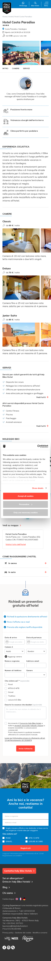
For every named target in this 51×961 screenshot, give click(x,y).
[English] (17, 899)
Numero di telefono (13, 670)
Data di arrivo (11, 637)
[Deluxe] (21, 288)
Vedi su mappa (10, 525)
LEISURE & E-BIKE (36, 841)
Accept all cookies (25, 496)
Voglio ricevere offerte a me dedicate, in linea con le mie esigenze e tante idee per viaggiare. (27, 829)
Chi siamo (7, 892)
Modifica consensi (40, 932)
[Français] (20, 899)
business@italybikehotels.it (15, 926)
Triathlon (11, 696)
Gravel (10, 692)
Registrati (26, 848)
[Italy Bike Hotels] (6, 8)
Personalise (24, 504)
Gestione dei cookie (23, 932)
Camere (15, 68)
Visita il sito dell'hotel (16, 544)
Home (4, 16)
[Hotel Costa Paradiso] (21, 53)
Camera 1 (9, 647)
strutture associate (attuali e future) (28, 725)
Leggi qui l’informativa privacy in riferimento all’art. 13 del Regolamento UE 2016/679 (25, 739)
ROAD (8, 838)
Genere (29, 670)
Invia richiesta (25, 748)
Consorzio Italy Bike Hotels (30, 723)
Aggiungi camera (15, 656)
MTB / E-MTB (34, 838)
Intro (5, 68)
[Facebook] (4, 947)
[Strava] (13, 947)
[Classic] (21, 240)
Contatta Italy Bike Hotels (18, 870)
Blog (4, 887)
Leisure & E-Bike (14, 700)
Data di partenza (33, 637)
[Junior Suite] (21, 335)
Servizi (26, 68)
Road (10, 684)
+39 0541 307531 (14, 923)
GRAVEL (9, 841)
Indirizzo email (32, 661)
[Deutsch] (24, 899)
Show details (37, 488)
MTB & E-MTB (13, 688)
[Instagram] (8, 947)
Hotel (11, 16)
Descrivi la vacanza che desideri (23, 705)
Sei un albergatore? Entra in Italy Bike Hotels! (16, 880)
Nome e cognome (12, 661)
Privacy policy (7, 932)
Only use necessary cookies (25, 512)
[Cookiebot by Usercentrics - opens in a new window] (37, 446)
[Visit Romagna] (28, 938)
